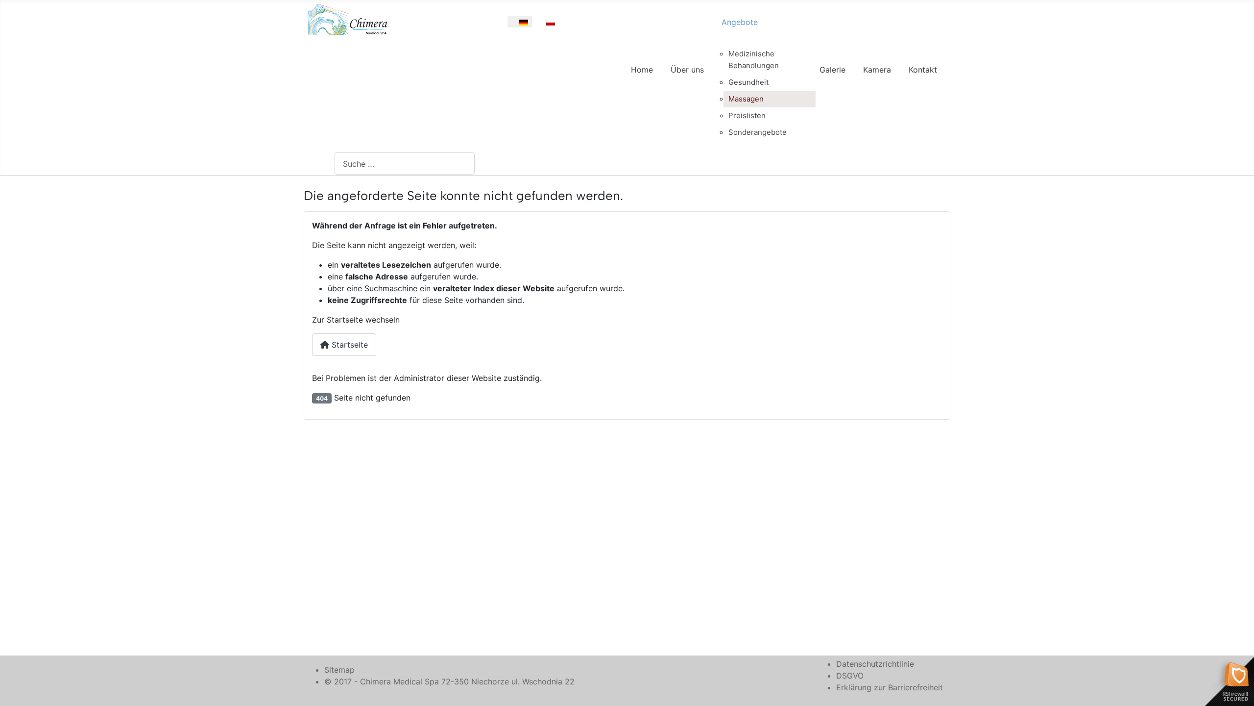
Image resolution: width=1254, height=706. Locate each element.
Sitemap (339, 670)
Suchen (321, 164)
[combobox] (405, 163)
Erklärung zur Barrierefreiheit (889, 687)
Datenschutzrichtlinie (875, 664)
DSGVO (850, 676)
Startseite (348, 345)
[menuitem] (642, 78)
